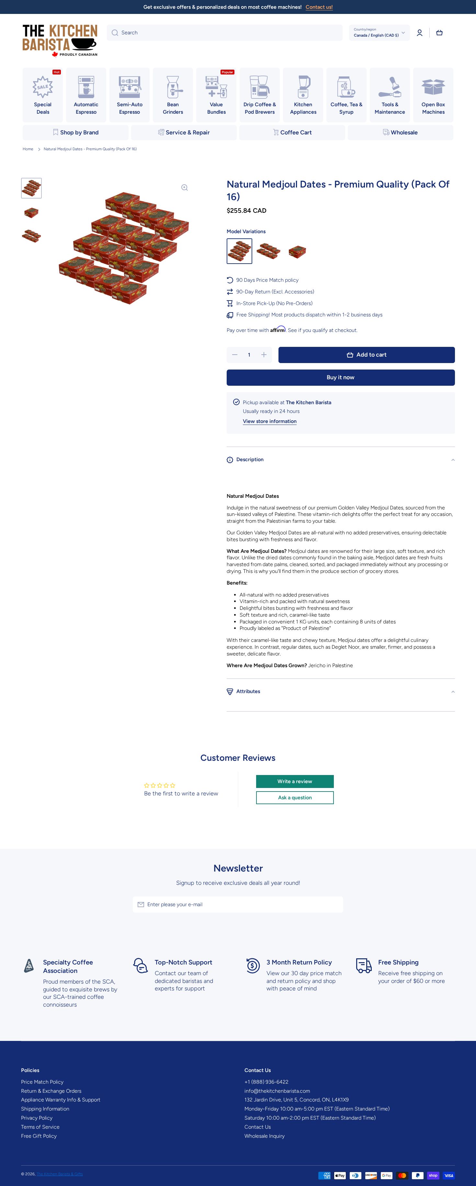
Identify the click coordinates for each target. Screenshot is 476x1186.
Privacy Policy (36, 1118)
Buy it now (341, 377)
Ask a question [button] (295, 797)
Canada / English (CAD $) (376, 35)
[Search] (112, 33)
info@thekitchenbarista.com (277, 1091)
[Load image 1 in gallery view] (31, 188)
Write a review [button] (295, 781)
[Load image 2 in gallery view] (31, 212)
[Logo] (60, 42)
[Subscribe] (335, 904)
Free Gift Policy (39, 1136)
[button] (439, 32)
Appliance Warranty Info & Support (60, 1100)
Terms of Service (40, 1127)
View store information (270, 421)
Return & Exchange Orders (51, 1091)
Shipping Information (45, 1109)
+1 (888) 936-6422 (266, 1082)
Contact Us (257, 1127)
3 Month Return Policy (299, 962)
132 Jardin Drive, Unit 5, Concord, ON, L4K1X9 (296, 1100)
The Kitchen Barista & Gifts (60, 1174)
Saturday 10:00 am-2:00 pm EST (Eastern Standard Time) (310, 1118)
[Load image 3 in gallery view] (31, 236)
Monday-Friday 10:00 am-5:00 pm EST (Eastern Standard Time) (317, 1109)
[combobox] (225, 33)
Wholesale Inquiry (264, 1136)
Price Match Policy (42, 1082)
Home (28, 149)
